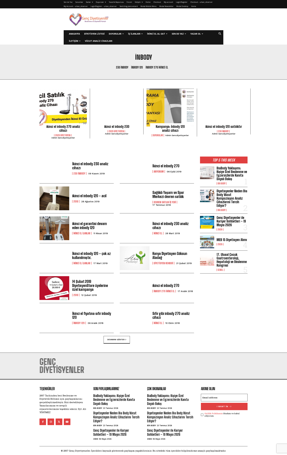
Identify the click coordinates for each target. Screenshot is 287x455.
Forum (129, 2)
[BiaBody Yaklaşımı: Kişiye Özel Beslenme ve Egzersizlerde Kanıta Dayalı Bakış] (207, 172)
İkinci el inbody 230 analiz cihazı (90, 166)
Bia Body (221, 183)
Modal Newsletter (166, 6)
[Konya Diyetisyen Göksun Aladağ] (134, 258)
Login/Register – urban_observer (104, 6)
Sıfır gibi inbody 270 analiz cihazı (171, 315)
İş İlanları (134, 33)
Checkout (157, 2)
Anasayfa (74, 33)
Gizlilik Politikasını (213, 413)
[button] (219, 34)
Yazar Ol (195, 33)
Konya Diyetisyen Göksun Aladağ (169, 255)
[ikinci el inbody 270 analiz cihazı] (63, 107)
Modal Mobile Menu (149, 6)
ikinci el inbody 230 (116, 127)
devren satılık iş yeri (165, 202)
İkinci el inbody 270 (165, 166)
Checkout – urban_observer (201, 2)
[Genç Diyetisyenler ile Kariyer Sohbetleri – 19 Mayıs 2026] (207, 222)
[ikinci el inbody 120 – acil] (54, 198)
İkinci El (158, 233)
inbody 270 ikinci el (157, 67)
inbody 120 (137, 67)
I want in (222, 406)
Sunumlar (79, 2)
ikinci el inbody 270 (165, 285)
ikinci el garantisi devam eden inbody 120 (89, 225)
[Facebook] (42, 422)
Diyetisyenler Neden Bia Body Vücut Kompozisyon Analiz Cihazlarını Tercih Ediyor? (232, 198)
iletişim (73, 40)
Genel (220, 270)
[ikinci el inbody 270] (134, 288)
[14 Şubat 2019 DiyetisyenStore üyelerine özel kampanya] (54, 288)
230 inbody (122, 67)
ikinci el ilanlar (81, 233)
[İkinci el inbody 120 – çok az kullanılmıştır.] (54, 258)
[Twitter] (59, 422)
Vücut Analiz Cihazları (98, 40)
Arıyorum (159, 171)
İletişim (138, 2)
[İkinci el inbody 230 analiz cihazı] (54, 168)
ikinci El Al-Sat (156, 33)
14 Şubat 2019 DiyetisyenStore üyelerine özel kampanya (90, 285)
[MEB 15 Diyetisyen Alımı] (207, 241)
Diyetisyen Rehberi (163, 263)
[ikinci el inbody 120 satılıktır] (223, 107)
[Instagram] (51, 422)
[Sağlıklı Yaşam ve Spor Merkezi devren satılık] (134, 198)
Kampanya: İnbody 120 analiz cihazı (170, 128)
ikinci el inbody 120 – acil (89, 196)
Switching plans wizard (129, 6)
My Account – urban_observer (76, 6)
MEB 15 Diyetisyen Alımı (232, 240)
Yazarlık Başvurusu (116, 2)
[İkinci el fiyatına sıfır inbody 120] (54, 318)
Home (148, 2)
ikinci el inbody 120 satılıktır (223, 127)
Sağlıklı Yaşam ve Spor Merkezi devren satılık (168, 194)
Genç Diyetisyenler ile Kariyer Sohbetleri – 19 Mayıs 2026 (231, 221)
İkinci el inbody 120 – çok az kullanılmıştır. (91, 255)
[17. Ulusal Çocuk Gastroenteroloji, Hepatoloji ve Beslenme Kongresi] (207, 259)
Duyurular (100, 2)
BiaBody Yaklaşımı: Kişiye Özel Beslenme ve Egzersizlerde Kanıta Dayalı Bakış (232, 173)
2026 (220, 229)
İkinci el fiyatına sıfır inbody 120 (91, 315)
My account (168, 2)
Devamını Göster (116, 339)
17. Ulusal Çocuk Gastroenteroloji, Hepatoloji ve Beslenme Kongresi (232, 260)
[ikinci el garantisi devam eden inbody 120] (54, 228)
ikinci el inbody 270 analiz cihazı (63, 128)
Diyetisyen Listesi (94, 33)
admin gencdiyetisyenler (63, 138)
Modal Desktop (182, 6)
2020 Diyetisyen (62, 135)
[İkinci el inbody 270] (134, 168)
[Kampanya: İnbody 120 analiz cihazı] (170, 107)
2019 (75, 201)
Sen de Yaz (68, 2)
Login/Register (181, 2)
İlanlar (88, 2)
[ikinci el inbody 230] (116, 107)
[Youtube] (67, 422)
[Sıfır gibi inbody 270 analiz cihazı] (134, 318)
